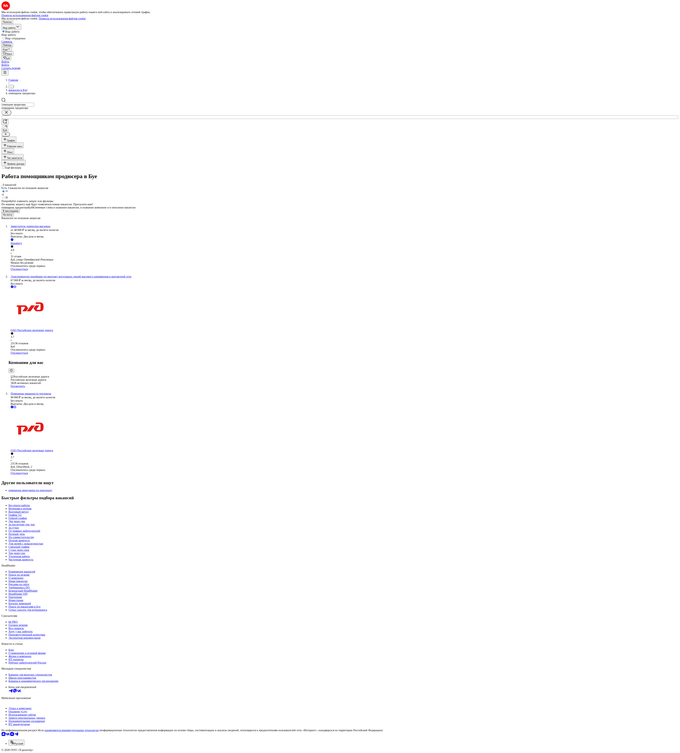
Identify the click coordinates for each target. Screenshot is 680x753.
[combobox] (17, 104)
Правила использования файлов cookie (62, 18)
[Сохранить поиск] (4, 122)
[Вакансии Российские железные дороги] (343, 309)
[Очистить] (6, 112)
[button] (5, 61)
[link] (7, 53)
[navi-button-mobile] (4, 73)
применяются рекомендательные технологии (71, 730)
